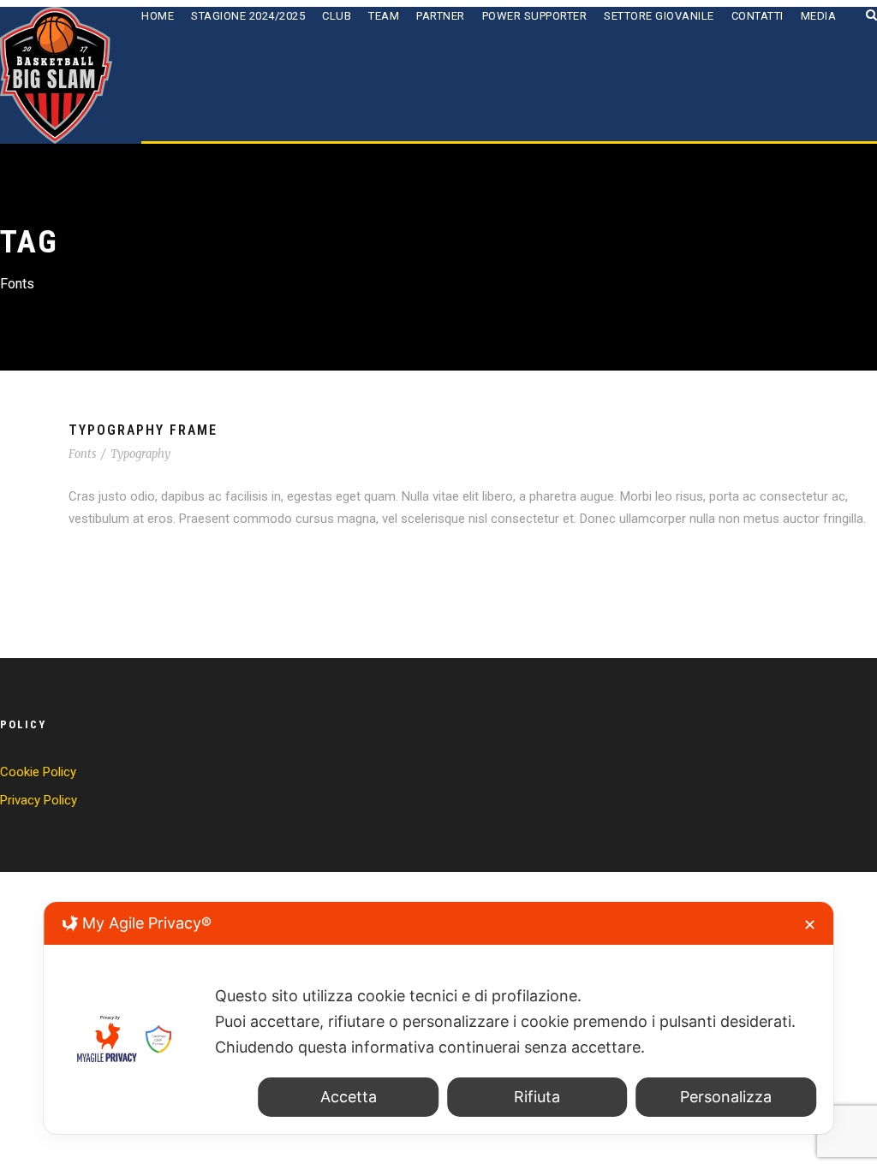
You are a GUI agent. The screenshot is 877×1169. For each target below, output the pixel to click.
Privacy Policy (38, 800)
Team (383, 15)
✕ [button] (809, 925)
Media (819, 15)
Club (336, 15)
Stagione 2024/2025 (248, 15)
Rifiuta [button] (537, 1097)
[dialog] (438, 1018)
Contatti (757, 15)
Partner (440, 15)
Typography (140, 454)
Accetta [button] (348, 1097)
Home (157, 15)
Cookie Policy (38, 772)
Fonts (82, 454)
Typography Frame (143, 430)
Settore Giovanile (659, 15)
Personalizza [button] (726, 1097)
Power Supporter (535, 15)
